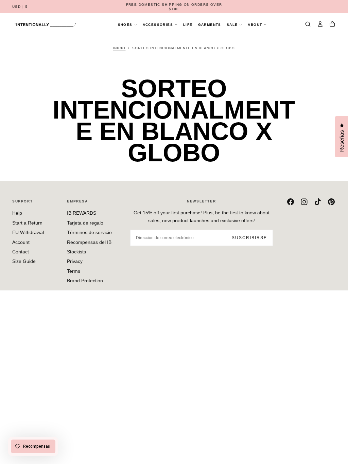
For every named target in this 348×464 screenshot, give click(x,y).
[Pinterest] (331, 202)
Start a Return (27, 223)
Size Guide (24, 261)
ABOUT (255, 24)
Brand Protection (85, 280)
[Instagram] (304, 202)
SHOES (125, 24)
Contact (20, 251)
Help (17, 213)
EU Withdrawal (28, 232)
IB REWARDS (81, 213)
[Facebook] (290, 202)
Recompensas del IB (89, 242)
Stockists (76, 251)
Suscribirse (249, 237)
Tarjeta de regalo (85, 223)
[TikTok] (318, 202)
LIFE (188, 24)
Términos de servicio (89, 232)
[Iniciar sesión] (320, 25)
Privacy (75, 261)
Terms (73, 271)
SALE (232, 24)
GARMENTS (209, 24)
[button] (20, 7)
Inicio (119, 48)
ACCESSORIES (158, 24)
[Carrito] (332, 25)
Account (21, 242)
